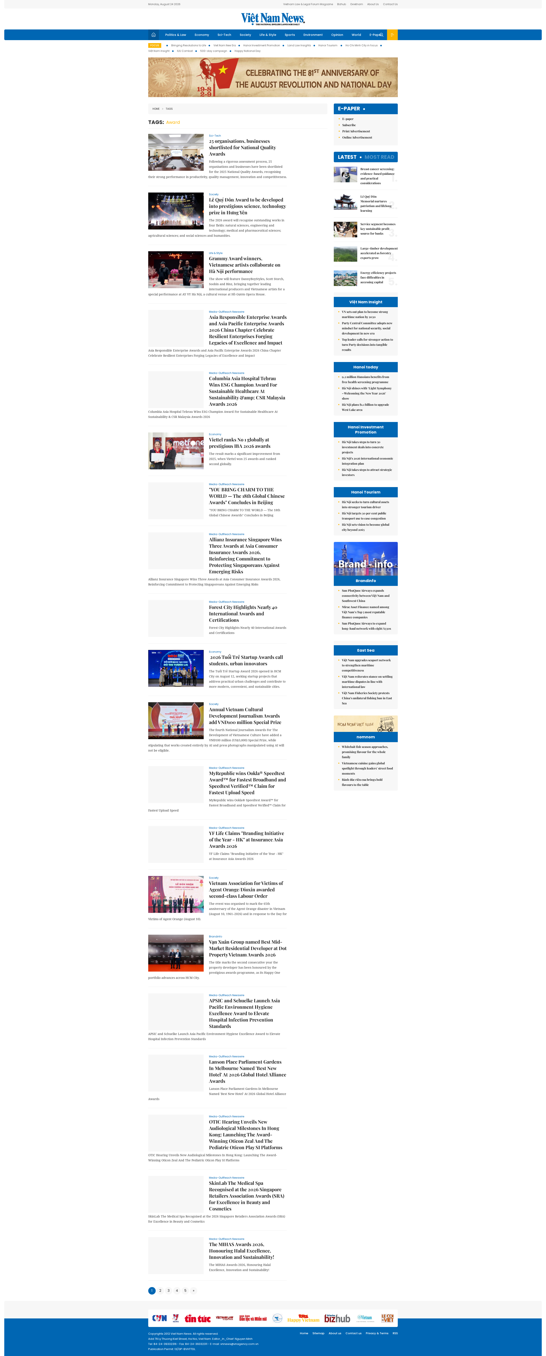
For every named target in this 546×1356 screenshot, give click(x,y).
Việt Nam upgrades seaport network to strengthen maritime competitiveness (366, 665)
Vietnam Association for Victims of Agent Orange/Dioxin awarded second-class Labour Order (246, 889)
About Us (373, 4)
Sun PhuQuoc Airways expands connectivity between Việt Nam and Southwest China (365, 595)
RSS (395, 1333)
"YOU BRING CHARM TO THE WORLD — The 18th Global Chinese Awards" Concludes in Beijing (247, 495)
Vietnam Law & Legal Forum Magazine (308, 4)
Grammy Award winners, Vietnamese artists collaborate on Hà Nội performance (244, 264)
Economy (202, 35)
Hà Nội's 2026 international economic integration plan (367, 461)
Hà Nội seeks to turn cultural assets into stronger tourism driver (365, 504)
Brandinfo (215, 936)
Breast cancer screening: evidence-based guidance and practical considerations (377, 176)
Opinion (337, 35)
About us (335, 1333)
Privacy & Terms (377, 1333)
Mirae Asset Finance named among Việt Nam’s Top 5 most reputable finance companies (365, 612)
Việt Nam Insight (159, 51)
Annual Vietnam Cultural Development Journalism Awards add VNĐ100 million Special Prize (245, 715)
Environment (313, 35)
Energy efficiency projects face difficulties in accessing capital (378, 277)
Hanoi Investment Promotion (261, 45)
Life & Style (268, 35)
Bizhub (341, 4)
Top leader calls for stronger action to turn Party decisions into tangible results (367, 344)
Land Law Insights (299, 45)
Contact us (354, 1333)
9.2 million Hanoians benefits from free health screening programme (365, 379)
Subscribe (349, 125)
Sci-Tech (224, 35)
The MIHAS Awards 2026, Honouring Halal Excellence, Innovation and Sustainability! (241, 1250)
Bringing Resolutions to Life (188, 45)
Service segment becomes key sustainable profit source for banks (377, 228)
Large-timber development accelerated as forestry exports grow (379, 253)
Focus (154, 45)
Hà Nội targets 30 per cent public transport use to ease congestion (364, 515)
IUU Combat (185, 51)
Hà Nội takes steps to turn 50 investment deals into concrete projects (363, 447)
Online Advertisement (357, 137)
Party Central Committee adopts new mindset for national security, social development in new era (367, 328)
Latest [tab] (347, 157)
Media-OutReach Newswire (226, 312)
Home (156, 109)
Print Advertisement (356, 131)
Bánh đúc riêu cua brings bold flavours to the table (362, 782)
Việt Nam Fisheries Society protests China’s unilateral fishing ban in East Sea (367, 698)
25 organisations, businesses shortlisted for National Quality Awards (242, 147)
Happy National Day (248, 51)
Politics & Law (175, 35)
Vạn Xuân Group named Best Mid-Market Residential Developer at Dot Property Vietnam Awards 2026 (248, 948)
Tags (169, 109)
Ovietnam (356, 4)
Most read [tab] (379, 157)
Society (245, 35)
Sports (290, 35)
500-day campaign (213, 51)
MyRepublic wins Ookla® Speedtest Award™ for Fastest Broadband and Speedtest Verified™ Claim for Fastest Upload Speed (247, 783)
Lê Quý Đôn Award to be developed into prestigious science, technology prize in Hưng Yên (247, 206)
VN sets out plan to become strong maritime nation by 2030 (365, 314)
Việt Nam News (273, 19)
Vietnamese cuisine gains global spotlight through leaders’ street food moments (367, 768)
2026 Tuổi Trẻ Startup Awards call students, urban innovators (246, 660)
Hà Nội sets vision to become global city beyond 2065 (365, 527)
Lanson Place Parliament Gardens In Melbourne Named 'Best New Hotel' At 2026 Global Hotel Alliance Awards (247, 1071)
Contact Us (390, 4)
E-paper (349, 109)
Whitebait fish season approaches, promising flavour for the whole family (365, 752)
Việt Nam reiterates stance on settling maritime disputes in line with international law (367, 681)
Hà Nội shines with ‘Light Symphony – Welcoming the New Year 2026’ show (367, 393)
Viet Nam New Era (224, 45)
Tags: (156, 122)
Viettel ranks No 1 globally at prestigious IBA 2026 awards (239, 442)
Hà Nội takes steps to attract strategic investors (367, 472)
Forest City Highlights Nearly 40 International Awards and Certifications (243, 613)
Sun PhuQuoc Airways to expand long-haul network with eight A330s (366, 626)
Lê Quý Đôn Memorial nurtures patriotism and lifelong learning (376, 203)
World (356, 35)
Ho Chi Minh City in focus (362, 45)
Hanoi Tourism (328, 45)
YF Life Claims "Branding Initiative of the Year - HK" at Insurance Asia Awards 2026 (246, 839)
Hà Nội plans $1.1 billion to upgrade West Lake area (365, 407)
